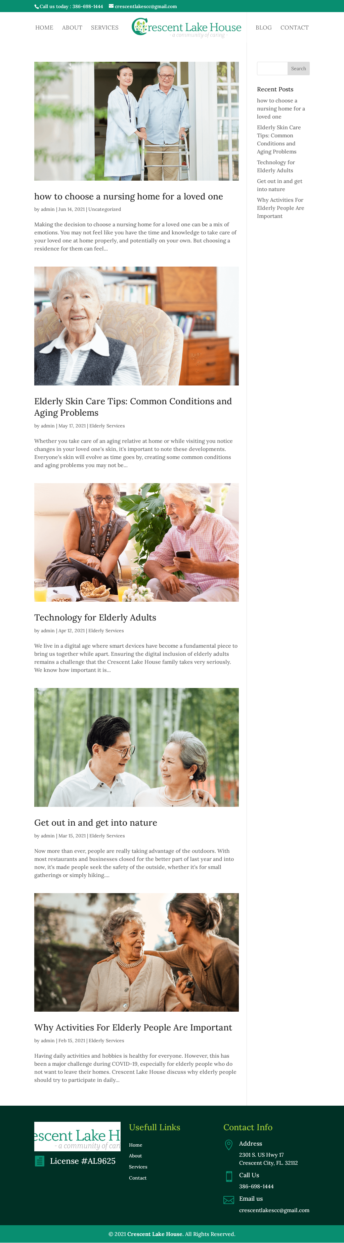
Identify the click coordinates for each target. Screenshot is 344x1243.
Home (44, 28)
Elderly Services (107, 426)
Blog (264, 28)
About (72, 28)
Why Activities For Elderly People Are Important (133, 1027)
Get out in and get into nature (95, 822)
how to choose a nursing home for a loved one (128, 196)
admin (48, 209)
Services (105, 28)
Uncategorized (104, 209)
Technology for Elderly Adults (95, 617)
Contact (295, 28)
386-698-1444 (88, 6)
